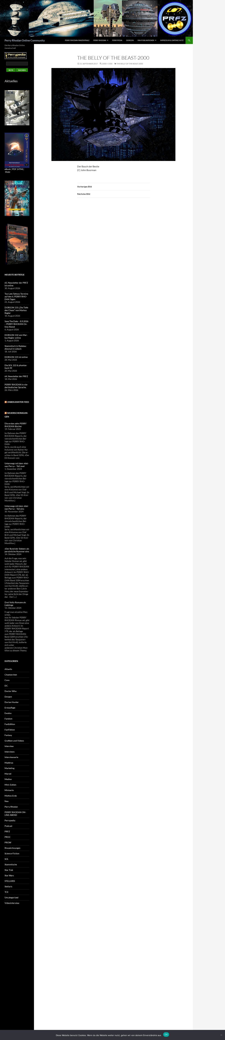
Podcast (8, 826)
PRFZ (7, 831)
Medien (8, 779)
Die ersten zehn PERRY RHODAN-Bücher (15, 425)
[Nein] (221, 1034)
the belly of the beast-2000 (130, 64)
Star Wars (9, 875)
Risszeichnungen (12, 848)
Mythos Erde (11, 795)
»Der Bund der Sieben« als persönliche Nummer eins (17, 550)
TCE (6, 892)
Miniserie (9, 790)
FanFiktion (10, 729)
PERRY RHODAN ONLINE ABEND (15, 813)
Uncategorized (11, 897)
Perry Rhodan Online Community (25, 40)
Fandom (8, 718)
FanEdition (10, 724)
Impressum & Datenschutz (172, 40)
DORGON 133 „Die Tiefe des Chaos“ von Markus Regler (16, 310)
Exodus (8, 713)
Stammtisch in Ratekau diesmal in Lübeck (15, 347)
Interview (9, 746)
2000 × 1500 (107, 64)
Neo (7, 801)
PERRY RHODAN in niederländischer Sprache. (16, 386)
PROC (8, 837)
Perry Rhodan (99, 40)
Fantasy (8, 735)
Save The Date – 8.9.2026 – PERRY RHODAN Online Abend (16, 324)
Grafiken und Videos (14, 740)
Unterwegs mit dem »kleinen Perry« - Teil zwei (17, 464)
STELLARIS (10, 881)
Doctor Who (11, 691)
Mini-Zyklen (10, 784)
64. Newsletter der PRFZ (16, 376)
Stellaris (8, 886)
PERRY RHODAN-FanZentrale (77, 40)
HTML (20, 169)
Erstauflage (10, 707)
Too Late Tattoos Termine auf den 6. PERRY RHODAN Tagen (16, 296)
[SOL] (17, 107)
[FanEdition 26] (17, 198)
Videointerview (12, 903)
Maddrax (9, 762)
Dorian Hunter (12, 702)
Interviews (10, 751)
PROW (8, 842)
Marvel (8, 773)
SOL (6, 859)
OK (166, 1034)
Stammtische (11, 864)
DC (6, 685)
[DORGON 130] (17, 150)
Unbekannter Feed (18, 402)
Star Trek (9, 870)
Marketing (9, 768)
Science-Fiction (12, 853)
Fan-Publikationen (146, 40)
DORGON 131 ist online (16, 357)
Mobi (7, 172)
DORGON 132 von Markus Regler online (16, 336)
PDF (14, 169)
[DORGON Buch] (17, 244)
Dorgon (130, 40)
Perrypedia (117, 40)
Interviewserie (11, 757)
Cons (7, 680)
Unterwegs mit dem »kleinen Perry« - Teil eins (17, 507)
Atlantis (8, 669)
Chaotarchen (11, 674)
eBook (8, 169)
